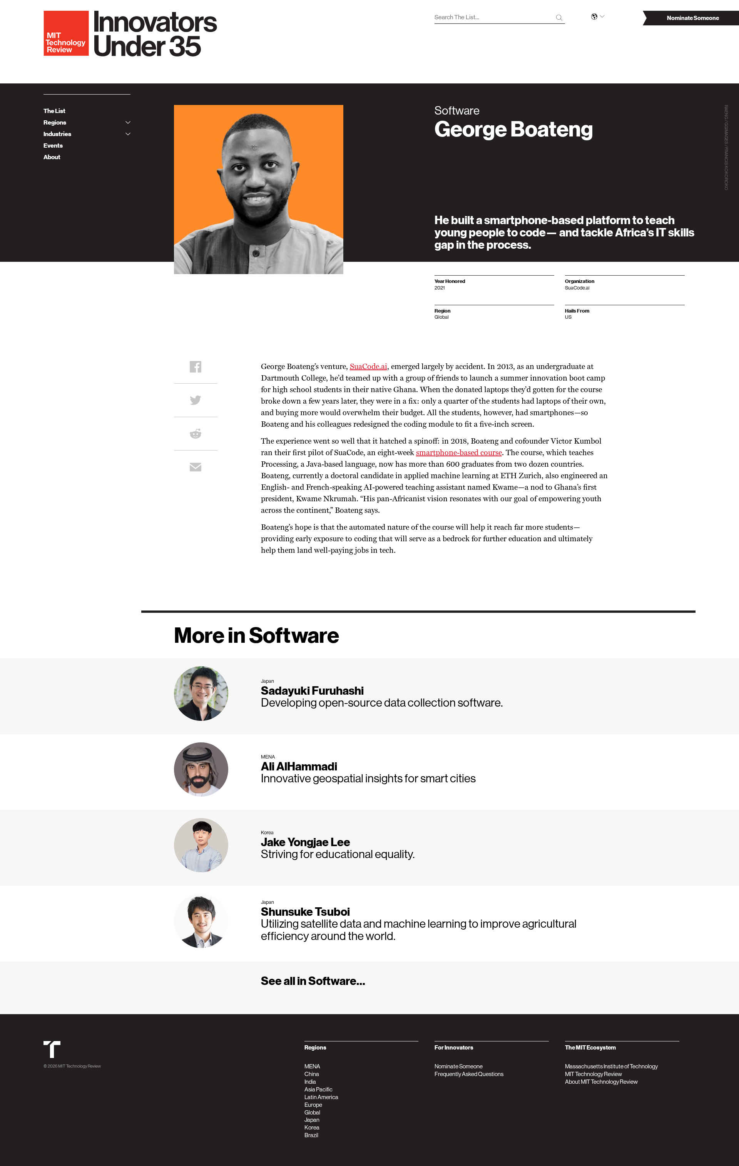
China (311, 1074)
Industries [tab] (57, 134)
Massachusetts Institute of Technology (611, 1066)
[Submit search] (559, 18)
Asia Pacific (318, 1089)
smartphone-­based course (459, 453)
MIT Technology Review (79, 1066)
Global (312, 1112)
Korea (311, 1127)
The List (54, 111)
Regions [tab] (54, 122)
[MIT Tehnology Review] (51, 1056)
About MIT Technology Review (601, 1081)
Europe (313, 1104)
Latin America (321, 1097)
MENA (312, 1066)
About (51, 157)
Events (53, 146)
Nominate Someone (459, 1066)
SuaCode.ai (368, 367)
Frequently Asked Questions (469, 1074)
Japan (311, 1119)
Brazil (311, 1135)
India (310, 1081)
